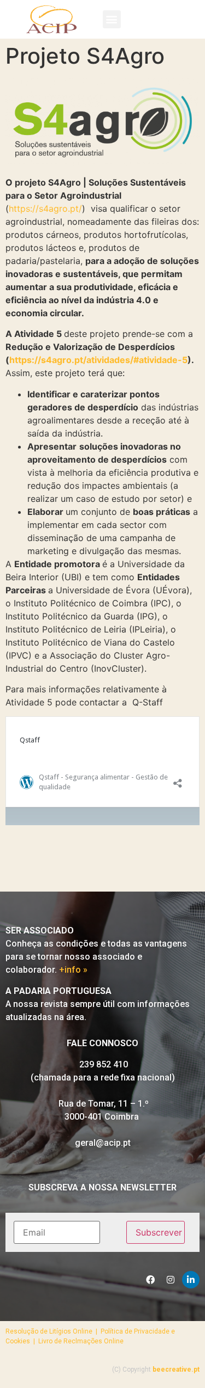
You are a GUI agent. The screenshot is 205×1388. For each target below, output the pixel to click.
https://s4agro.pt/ (45, 208)
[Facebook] (150, 1279)
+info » (73, 970)
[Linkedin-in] (191, 1279)
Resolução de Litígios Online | (53, 1331)
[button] (112, 19)
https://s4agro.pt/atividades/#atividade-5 (98, 359)
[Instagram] (170, 1279)
